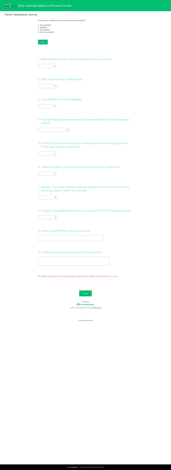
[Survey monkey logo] (86, 304)
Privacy (80, 320)
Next (43, 42)
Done (85, 293)
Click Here (113, 276)
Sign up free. (97, 308)
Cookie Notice (88, 320)
